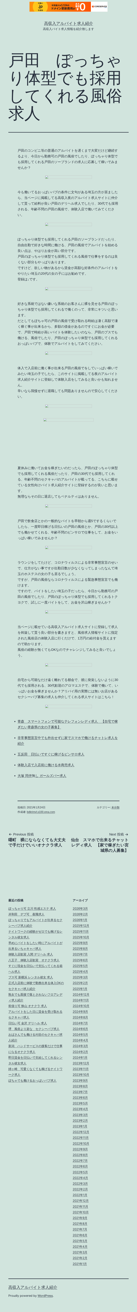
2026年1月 (80, 920)
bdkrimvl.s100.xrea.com (41, 812)
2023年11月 (81, 1069)
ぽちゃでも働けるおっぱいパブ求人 (32, 1080)
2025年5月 (80, 966)
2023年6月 (80, 1097)
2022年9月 (80, 1149)
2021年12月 (81, 1200)
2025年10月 (81, 937)
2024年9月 (80, 1011)
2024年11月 (81, 1000)
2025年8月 (80, 948)
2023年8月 (80, 1086)
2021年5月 (80, 1241)
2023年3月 (80, 1115)
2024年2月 (80, 1052)
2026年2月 (80, 914)
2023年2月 (80, 1120)
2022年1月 (80, 1195)
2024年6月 (80, 1029)
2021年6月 (80, 1235)
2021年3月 (80, 1252)
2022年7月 (80, 1160)
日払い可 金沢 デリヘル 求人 (27, 1023)
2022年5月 (80, 1172)
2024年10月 (81, 1006)
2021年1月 (80, 1264)
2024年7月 (80, 1023)
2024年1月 (80, 1057)
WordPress (45, 1295)
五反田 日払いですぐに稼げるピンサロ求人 (51, 754)
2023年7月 (80, 1092)
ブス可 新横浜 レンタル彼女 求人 (30, 977)
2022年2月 (80, 1189)
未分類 (115, 807)
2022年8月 (80, 1155)
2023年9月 (80, 1080)
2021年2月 (80, 1258)
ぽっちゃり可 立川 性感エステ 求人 (32, 908)
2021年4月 (80, 1246)
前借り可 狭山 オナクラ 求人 (27, 1006)
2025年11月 (81, 931)
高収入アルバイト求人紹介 (68, 23)
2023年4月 (80, 1109)
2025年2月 (80, 983)
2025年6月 (80, 960)
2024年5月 (80, 1034)
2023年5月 (80, 1103)
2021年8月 (80, 1223)
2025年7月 (80, 954)
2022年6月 (80, 1166)
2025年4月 (80, 971)
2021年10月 (81, 1212)
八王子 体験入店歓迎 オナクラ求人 (33, 960)
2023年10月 (81, 1074)
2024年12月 (81, 994)
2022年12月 (81, 1132)
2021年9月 (80, 1218)
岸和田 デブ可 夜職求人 (26, 914)
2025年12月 (81, 925)
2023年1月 (80, 1126)
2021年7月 (80, 1229)
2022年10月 (81, 1143)
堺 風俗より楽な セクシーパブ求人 (33, 1029)
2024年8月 (80, 1017)
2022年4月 (80, 1178)
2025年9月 (80, 943)
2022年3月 (80, 1183)
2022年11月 (81, 1137)
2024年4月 (80, 1040)
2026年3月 (80, 908)
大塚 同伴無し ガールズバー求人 (42, 776)
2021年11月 (80, 1206)
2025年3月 (80, 977)
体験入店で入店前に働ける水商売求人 (46, 765)
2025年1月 (80, 989)
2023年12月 (81, 1063)
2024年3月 (80, 1046)
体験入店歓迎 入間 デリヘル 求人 (30, 954)
